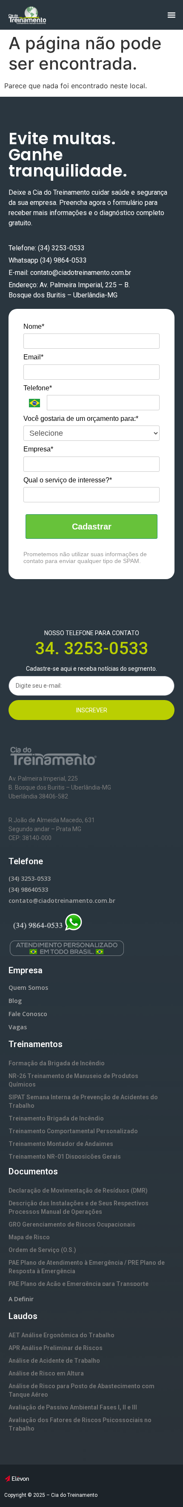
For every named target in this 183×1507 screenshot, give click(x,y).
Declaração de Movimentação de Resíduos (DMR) (78, 1190)
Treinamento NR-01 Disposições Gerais (65, 1156)
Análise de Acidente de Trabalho (54, 1360)
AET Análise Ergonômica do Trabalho (61, 1335)
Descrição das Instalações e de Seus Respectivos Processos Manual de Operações (79, 1207)
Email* (33, 357)
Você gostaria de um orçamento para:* (80, 418)
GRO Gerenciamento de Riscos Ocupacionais (72, 1224)
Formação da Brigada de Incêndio (57, 1063)
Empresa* (38, 449)
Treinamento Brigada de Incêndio (56, 1118)
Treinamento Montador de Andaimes (61, 1143)
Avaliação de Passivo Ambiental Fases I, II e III (73, 1407)
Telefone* (37, 388)
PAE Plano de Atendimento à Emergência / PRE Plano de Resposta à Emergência (87, 1267)
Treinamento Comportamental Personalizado (73, 1131)
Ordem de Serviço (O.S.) (42, 1249)
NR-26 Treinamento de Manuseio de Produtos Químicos (73, 1080)
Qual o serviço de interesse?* (67, 480)
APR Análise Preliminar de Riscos (56, 1348)
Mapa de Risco (29, 1237)
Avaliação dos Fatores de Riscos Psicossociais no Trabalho (80, 1424)
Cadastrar (92, 526)
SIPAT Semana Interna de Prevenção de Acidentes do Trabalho (83, 1101)
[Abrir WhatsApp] (161, 1486)
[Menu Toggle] (171, 15)
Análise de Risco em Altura (46, 1373)
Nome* (33, 326)
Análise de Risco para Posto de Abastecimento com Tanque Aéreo (81, 1390)
